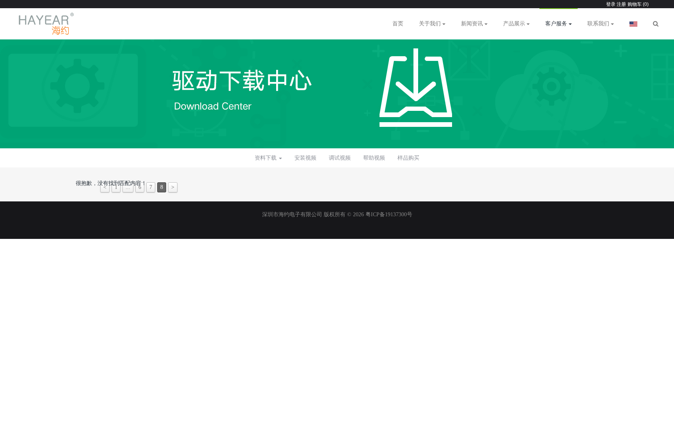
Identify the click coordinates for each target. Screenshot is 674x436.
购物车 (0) (638, 4)
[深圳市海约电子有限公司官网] (47, 23)
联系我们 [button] (599, 24)
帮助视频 (374, 158)
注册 (620, 4)
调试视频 (340, 158)
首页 (397, 24)
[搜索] (655, 23)
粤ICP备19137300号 (388, 214)
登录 (610, 4)
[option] (337, 89)
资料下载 (266, 158)
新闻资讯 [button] (472, 24)
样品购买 (408, 158)
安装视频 (305, 158)
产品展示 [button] (515, 24)
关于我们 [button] (430, 24)
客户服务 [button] (557, 24)
